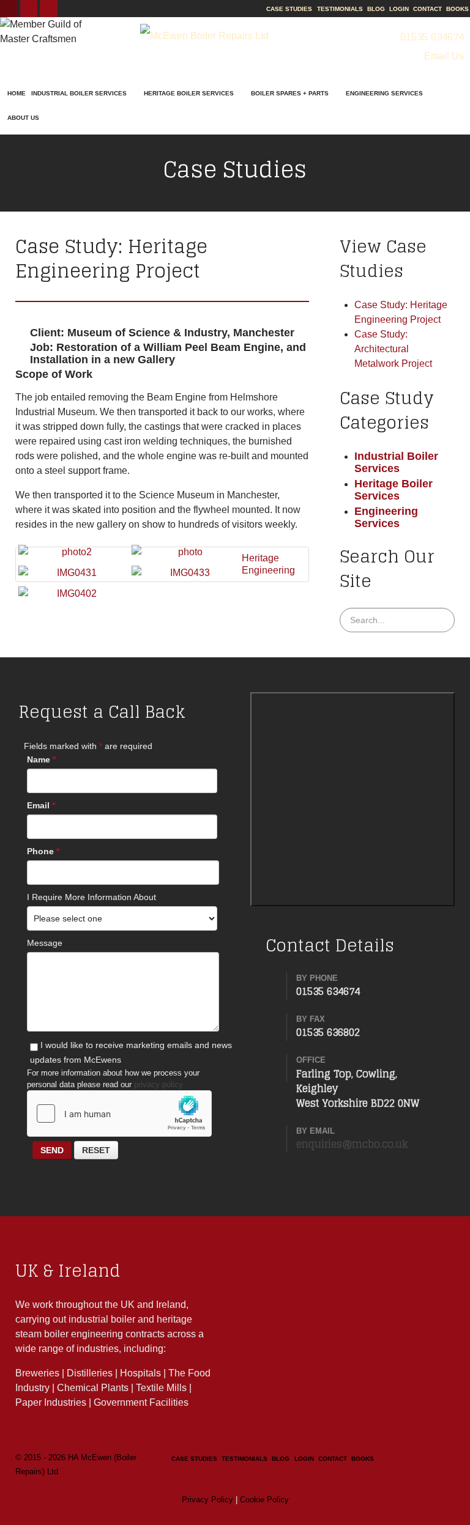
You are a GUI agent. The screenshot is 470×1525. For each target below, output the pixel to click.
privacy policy (158, 1084)
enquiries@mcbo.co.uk (352, 1144)
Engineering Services (386, 517)
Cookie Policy (264, 1499)
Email (41, 805)
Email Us (443, 56)
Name (41, 759)
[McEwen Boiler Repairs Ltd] (204, 35)
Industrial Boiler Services (396, 461)
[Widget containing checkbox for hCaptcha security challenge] (119, 1113)
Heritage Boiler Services (393, 489)
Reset (96, 1150)
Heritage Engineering (268, 564)
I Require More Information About (91, 897)
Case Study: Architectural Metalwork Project (393, 349)
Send (52, 1150)
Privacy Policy (207, 1499)
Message (44, 943)
